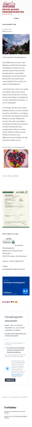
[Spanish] (16, 302)
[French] (10, 302)
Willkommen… (7, 31)
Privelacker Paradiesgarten (13, 10)
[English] (8, 302)
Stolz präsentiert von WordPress (19, 397)
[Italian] (14, 302)
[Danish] (3, 302)
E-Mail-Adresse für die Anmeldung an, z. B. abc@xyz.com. (15, 344)
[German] (12, 302)
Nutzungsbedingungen (17, 374)
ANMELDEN (10, 380)
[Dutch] (6, 302)
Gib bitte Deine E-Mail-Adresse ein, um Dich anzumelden (15, 335)
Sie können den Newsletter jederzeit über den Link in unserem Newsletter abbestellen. (15, 355)
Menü (16, 18)
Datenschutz (5, 397)
